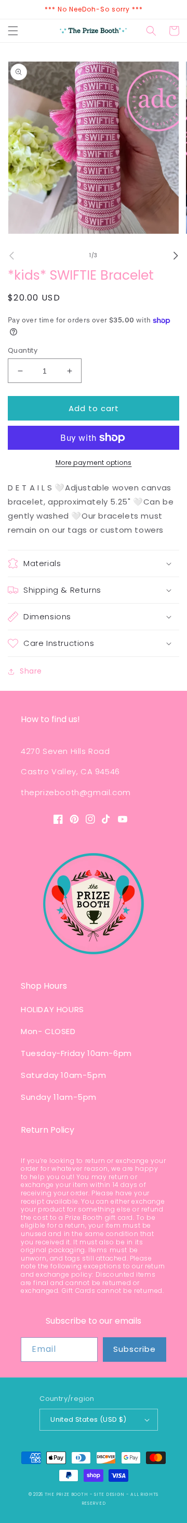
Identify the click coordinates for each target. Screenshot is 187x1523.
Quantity (22, 350)
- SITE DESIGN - (110, 1494)
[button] (13, 30)
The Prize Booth (66, 1494)
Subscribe (134, 1349)
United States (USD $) (88, 1419)
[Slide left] (11, 255)
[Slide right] (175, 255)
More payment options (94, 462)
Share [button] (31, 671)
